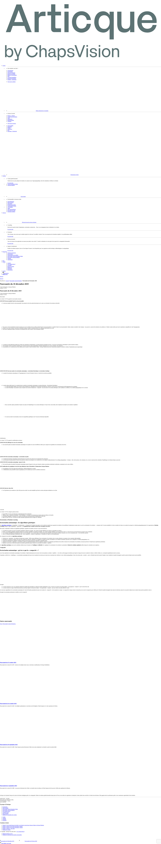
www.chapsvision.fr (20, 831)
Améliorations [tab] (3, 438)
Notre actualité (5, 808)
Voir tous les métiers (12, 81)
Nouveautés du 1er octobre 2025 (8, 703)
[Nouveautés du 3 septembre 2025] (23, 783)
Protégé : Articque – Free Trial (9, 828)
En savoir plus (10, 182)
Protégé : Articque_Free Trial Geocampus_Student (13, 826)
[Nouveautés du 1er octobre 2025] (23, 701)
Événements (5, 806)
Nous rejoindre (5, 813)
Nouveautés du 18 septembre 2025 (9, 744)
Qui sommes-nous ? (6, 811)
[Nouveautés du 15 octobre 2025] (23, 660)
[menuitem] (82, 120)
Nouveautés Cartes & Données (15, 280)
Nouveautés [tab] (2, 296)
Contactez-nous (6, 812)
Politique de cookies (7, 829)
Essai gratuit (23, 196)
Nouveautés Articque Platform (9, 810)
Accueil (7, 280)
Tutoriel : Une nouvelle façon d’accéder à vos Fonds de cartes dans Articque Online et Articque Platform (23, 825)
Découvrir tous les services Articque (29, 222)
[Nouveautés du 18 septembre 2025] (23, 742)
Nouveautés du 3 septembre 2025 (8, 785)
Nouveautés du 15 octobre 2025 (8, 662)
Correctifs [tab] (2, 509)
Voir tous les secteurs (12, 123)
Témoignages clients (74, 174)
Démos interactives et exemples (42, 110)
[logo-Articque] (80, 63)
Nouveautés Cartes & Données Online (10, 809)
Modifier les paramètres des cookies (10, 814)
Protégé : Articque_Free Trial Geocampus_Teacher (13, 827)
